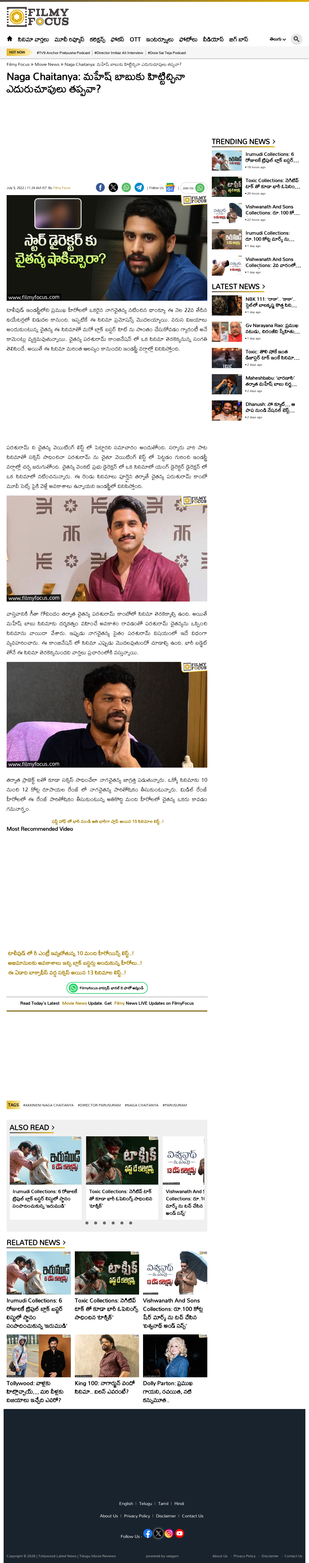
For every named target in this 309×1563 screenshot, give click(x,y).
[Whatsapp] (73, 988)
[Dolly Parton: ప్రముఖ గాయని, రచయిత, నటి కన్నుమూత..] (175, 1355)
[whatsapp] (126, 187)
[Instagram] (169, 1533)
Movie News (47, 64)
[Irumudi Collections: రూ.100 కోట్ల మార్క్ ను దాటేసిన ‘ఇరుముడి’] (227, 239)
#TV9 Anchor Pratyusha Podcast (63, 52)
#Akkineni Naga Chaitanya (48, 1105)
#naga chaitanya (141, 1105)
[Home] (10, 39)
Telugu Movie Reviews (97, 1556)
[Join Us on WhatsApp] (200, 188)
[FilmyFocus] (41, 17)
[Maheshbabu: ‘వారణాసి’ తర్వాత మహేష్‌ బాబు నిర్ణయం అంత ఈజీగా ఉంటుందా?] (227, 384)
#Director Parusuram (99, 1105)
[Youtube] (179, 1533)
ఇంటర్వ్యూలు (160, 39)
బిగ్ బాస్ (238, 39)
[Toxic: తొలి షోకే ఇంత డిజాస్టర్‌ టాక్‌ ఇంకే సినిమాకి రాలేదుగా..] (227, 358)
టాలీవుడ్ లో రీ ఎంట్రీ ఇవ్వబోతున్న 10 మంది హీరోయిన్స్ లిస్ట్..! (71, 953)
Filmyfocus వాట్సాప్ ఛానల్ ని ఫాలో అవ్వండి (112, 988)
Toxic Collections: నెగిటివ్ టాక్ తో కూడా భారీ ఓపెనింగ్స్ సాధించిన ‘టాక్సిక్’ (120, 1198)
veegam (172, 1556)
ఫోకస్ (117, 39)
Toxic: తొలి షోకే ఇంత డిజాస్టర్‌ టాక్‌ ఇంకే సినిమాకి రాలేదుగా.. (271, 357)
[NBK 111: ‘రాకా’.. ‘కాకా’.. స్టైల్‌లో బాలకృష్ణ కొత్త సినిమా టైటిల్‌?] (227, 305)
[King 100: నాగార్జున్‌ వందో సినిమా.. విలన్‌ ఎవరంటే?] (107, 1355)
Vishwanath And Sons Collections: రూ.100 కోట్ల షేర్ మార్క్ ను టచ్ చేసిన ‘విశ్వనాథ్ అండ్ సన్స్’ (196, 1202)
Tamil (163, 1503)
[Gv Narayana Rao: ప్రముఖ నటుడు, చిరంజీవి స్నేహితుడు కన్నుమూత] (227, 332)
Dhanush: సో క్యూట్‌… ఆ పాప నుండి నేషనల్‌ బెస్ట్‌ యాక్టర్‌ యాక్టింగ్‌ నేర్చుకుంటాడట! (270, 413)
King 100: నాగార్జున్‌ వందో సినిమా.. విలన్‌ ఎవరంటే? (105, 1387)
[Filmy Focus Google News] (170, 187)
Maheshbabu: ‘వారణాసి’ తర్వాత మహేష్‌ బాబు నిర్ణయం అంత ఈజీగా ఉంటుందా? (273, 384)
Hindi (179, 1503)
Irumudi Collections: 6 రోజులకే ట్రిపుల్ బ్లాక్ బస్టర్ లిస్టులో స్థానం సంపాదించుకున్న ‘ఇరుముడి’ (45, 1198)
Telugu (145, 1503)
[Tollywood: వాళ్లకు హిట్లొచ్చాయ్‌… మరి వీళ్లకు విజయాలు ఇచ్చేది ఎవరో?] (39, 1355)
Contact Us (192, 1515)
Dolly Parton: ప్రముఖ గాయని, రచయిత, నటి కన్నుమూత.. (168, 1391)
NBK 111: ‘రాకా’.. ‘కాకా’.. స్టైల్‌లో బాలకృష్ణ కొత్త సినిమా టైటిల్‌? (272, 305)
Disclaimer (166, 1515)
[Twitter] (113, 187)
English (126, 1503)
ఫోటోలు (188, 39)
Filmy (120, 1003)
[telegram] (139, 187)
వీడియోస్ (213, 39)
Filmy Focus (18, 64)
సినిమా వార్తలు (33, 39)
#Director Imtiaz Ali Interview (118, 52)
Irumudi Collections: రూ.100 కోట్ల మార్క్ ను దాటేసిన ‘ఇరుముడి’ (268, 239)
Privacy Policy (137, 1515)
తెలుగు (276, 39)
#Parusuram (175, 1105)
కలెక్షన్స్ (97, 39)
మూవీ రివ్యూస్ (69, 39)
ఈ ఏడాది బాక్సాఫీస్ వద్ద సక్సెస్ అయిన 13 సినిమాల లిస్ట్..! (67, 972)
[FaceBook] (100, 187)
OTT (135, 39)
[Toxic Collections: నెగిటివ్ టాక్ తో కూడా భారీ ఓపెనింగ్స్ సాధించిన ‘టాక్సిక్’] (122, 1160)
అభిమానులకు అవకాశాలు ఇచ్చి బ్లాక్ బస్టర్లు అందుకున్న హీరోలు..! (75, 962)
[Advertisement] (192, 16)
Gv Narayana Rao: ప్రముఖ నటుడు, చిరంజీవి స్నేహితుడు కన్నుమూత (273, 331)
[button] (86, 1222)
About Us (109, 1515)
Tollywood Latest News (58, 1556)
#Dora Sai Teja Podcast (167, 52)
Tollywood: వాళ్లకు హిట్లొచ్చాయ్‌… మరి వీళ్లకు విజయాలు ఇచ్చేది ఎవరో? (35, 1391)
